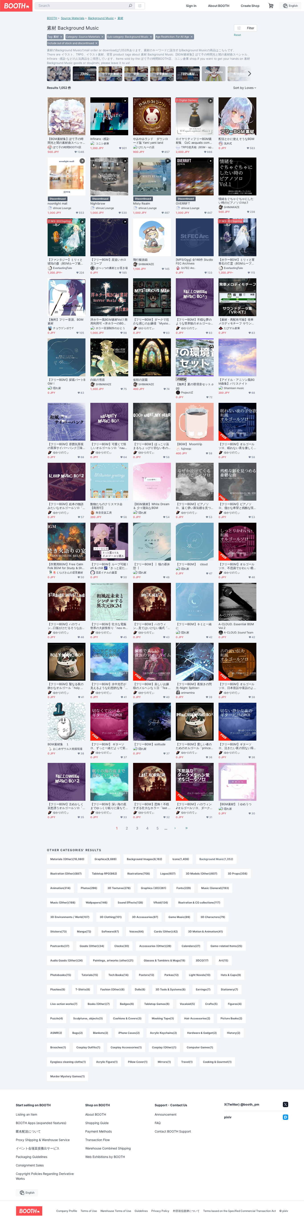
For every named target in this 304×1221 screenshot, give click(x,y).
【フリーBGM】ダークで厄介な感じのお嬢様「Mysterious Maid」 (151, 321)
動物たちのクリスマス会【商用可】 (106, 506)
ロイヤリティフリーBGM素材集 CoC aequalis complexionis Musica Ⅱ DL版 (194, 141)
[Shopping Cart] (271, 6)
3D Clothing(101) (111, 917)
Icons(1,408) (180, 859)
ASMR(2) (56, 1033)
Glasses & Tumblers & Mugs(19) (164, 960)
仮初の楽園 (140, 379)
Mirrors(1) (164, 1061)
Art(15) (223, 960)
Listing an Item (26, 1114)
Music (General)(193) (215, 888)
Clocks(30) (121, 946)
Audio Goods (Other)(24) (66, 960)
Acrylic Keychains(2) (163, 1033)
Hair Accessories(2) (197, 1018)
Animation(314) (60, 888)
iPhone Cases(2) (129, 1033)
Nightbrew (97, 203)
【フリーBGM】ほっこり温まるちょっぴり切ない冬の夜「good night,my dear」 (151, 446)
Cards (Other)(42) (166, 931)
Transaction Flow (97, 1140)
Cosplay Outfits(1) (88, 1047)
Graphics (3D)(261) (153, 888)
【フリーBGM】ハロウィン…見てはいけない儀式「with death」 (152, 626)
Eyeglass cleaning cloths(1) (68, 1061)
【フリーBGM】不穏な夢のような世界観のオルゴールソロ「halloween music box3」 (194, 321)
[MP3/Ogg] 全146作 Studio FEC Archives (194, 261)
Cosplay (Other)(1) (164, 1047)
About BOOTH (218, 5)
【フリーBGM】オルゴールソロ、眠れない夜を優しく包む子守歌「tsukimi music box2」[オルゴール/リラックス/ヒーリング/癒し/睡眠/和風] (237, 446)
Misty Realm (141, 203)
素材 (120, 18)
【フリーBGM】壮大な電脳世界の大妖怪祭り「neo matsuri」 (109, 626)
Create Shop (250, 5)
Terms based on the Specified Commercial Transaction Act (239, 1211)
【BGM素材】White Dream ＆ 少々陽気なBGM (151, 506)
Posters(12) (146, 975)
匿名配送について (28, 1131)
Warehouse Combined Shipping (108, 1148)
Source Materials (72, 18)
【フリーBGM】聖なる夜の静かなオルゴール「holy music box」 (66, 686)
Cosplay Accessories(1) (126, 1047)
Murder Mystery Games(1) (67, 1076)
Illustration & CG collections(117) (199, 902)
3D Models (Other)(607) (201, 873)
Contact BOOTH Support (173, 1131)
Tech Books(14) (118, 975)
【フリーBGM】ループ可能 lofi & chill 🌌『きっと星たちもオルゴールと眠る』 (109, 566)
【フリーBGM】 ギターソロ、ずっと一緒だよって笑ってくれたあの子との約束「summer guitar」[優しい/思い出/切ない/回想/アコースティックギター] (109, 746)
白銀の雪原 (97, 379)
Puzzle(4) (56, 1018)
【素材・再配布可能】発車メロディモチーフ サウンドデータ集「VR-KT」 (236, 321)
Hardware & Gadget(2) (202, 1033)
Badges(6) (127, 1004)
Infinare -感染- (100, 139)
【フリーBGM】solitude (149, 744)
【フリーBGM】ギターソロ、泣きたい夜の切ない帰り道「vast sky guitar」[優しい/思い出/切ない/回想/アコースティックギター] (237, 746)
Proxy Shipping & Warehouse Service (43, 1140)
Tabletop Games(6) (157, 1004)
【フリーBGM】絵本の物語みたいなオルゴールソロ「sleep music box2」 (66, 506)
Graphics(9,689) (106, 859)
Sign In (191, 5)
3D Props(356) (237, 873)
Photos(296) (89, 888)
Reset (237, 35)
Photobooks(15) (60, 975)
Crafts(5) (211, 1004)
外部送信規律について (186, 1211)
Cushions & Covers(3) (127, 1018)
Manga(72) (84, 931)
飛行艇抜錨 (140, 259)
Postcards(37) (59, 946)
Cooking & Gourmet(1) (217, 1061)
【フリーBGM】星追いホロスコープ (108, 261)
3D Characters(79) (213, 917)
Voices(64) (136, 931)
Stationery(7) (229, 989)
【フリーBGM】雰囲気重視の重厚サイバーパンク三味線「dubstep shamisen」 (65, 446)
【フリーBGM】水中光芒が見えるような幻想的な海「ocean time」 (108, 686)
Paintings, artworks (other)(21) (113, 960)
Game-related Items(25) (226, 946)
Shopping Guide (97, 1123)
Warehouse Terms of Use (115, 1211)
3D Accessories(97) (145, 917)
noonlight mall (57, 203)
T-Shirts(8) (82, 989)
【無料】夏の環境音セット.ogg (194, 386)
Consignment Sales (30, 1165)
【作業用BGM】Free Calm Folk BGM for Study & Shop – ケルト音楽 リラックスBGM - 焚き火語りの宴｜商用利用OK (66, 566)
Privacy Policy (160, 1211)
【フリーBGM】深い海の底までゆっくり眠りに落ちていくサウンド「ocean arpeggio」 (108, 806)
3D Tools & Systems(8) (171, 989)
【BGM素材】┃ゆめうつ (235, 804)
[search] (130, 6)
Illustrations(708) (138, 873)
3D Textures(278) (119, 888)
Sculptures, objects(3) (88, 1018)
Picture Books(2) (231, 1018)
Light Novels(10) (200, 975)
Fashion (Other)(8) (112, 989)
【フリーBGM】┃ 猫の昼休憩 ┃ (151, 566)
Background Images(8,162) (144, 859)
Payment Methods (98, 1131)
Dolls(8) (140, 989)
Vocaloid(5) (187, 1004)
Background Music (101, 18)
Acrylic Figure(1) (107, 1061)
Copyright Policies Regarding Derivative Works (45, 1176)
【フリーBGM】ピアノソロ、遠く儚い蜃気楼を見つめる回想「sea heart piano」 (193, 506)
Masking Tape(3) (163, 1018)
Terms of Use (89, 1211)
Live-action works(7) (63, 1004)
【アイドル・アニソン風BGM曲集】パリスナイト (237, 381)
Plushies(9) (57, 989)
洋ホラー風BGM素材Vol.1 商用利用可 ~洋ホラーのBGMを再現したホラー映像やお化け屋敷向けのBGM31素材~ (109, 321)
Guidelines (141, 1211)
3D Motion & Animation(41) (205, 931)
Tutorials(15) (89, 975)
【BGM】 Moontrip (189, 444)
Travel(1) (187, 1061)
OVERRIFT (183, 203)
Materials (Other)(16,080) (67, 859)
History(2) (233, 1033)
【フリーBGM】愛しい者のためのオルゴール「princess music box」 (194, 746)
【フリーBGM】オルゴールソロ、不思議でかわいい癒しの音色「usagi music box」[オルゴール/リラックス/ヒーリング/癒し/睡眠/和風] (237, 566)
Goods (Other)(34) (92, 946)
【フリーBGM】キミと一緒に (194, 626)
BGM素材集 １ (58, 744)
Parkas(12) (171, 975)
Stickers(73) (58, 931)
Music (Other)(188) (62, 902)
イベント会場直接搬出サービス (37, 1148)
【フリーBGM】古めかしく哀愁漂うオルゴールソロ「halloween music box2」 (66, 806)
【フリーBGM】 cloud (192, 564)
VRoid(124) (160, 902)
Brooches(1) (58, 1047)
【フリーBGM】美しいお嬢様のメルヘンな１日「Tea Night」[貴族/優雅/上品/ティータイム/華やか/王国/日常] (151, 686)
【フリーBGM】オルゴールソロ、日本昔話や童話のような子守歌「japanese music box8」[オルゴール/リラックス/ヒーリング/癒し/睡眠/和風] (237, 686)
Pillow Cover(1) (138, 1061)
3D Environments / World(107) (69, 917)
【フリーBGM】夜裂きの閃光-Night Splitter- (194, 686)
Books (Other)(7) (99, 1004)
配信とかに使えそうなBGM (236, 139)
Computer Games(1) (200, 1047)
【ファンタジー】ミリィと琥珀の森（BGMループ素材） (65, 261)
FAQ (158, 1123)
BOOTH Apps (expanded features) (41, 1123)
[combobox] (85, 5)
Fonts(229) (183, 888)
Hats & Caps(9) (231, 975)
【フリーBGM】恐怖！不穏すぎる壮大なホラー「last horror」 (151, 806)
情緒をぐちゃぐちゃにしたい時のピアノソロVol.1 (236, 200)
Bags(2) (77, 1033)
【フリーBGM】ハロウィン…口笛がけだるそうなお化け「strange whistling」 (66, 626)
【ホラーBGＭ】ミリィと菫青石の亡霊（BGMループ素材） (237, 261)
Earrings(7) (203, 989)
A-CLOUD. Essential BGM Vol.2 (236, 626)
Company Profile (66, 1211)
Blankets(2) (100, 1033)
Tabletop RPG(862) (104, 873)
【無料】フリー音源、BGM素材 (65, 321)
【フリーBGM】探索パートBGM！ (66, 381)
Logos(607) (168, 873)
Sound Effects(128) (130, 902)
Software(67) (110, 931)
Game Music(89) (179, 917)
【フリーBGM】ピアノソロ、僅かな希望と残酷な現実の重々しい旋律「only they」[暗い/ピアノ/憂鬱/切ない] (237, 506)
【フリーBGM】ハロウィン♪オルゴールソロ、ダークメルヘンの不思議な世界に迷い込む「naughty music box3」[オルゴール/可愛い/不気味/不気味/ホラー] (194, 806)
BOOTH (52, 18)
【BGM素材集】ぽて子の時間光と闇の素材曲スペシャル (65, 141)
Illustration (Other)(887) (66, 873)
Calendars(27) (191, 946)
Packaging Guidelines (31, 1157)
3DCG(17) (202, 960)
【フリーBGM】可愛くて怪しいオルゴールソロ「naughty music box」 (108, 446)
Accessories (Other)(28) (155, 946)
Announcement (165, 1114)
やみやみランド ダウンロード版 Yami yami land (150, 140)
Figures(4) (235, 1004)
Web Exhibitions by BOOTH (105, 1157)
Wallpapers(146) (96, 902)
